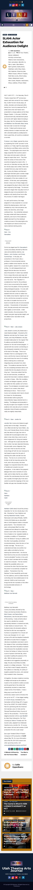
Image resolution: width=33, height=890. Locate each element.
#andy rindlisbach (13, 55)
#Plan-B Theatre (22, 73)
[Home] (2, 25)
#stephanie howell (18, 78)
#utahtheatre (7, 820)
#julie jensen (20, 66)
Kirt (26, 333)
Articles (15, 820)
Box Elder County (8, 787)
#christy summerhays (14, 57)
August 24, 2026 (10, 797)
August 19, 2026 (10, 827)
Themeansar (16, 886)
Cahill (11, 508)
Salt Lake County (12, 34)
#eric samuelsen (13, 62)
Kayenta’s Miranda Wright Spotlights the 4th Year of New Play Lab (15, 838)
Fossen (6, 337)
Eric (18, 247)
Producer (7, 141)
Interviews (6, 834)
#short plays (22, 76)
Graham (15, 254)
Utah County (21, 820)
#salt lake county (13, 76)
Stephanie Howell (14, 515)
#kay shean (21, 69)
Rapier (15, 141)
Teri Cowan (20, 335)
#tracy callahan (12, 83)
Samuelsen (23, 247)
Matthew (9, 123)
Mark (5, 614)
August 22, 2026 (10, 811)
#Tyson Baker (22, 83)
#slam (10, 78)
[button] (24, 25)
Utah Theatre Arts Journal (16, 869)
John (11, 254)
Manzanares (8, 616)
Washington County (15, 834)
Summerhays (8, 256)
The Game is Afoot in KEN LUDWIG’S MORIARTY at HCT (15, 806)
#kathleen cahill (13, 69)
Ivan (13, 123)
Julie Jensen (8, 330)
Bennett (17, 123)
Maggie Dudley (22, 811)
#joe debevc (20, 64)
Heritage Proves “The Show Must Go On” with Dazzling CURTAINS (16, 792)
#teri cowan (11, 80)
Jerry (11, 141)
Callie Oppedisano (15, 50)
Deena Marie (19, 614)
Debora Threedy (16, 720)
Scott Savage (21, 827)
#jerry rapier (12, 64)
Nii (10, 423)
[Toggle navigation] (13, 25)
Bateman (6, 335)
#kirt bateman (12, 71)
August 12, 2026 (10, 843)
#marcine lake (21, 71)
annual (16, 100)
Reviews (5, 34)
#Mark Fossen (12, 73)
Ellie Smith (21, 797)
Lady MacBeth (23, 716)
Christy (23, 254)
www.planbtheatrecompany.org (13, 745)
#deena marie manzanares (16, 60)
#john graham (12, 66)
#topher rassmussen (22, 80)
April (26, 335)
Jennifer (6, 423)
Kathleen (6, 508)
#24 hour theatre (23, 52)
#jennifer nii (22, 62)
